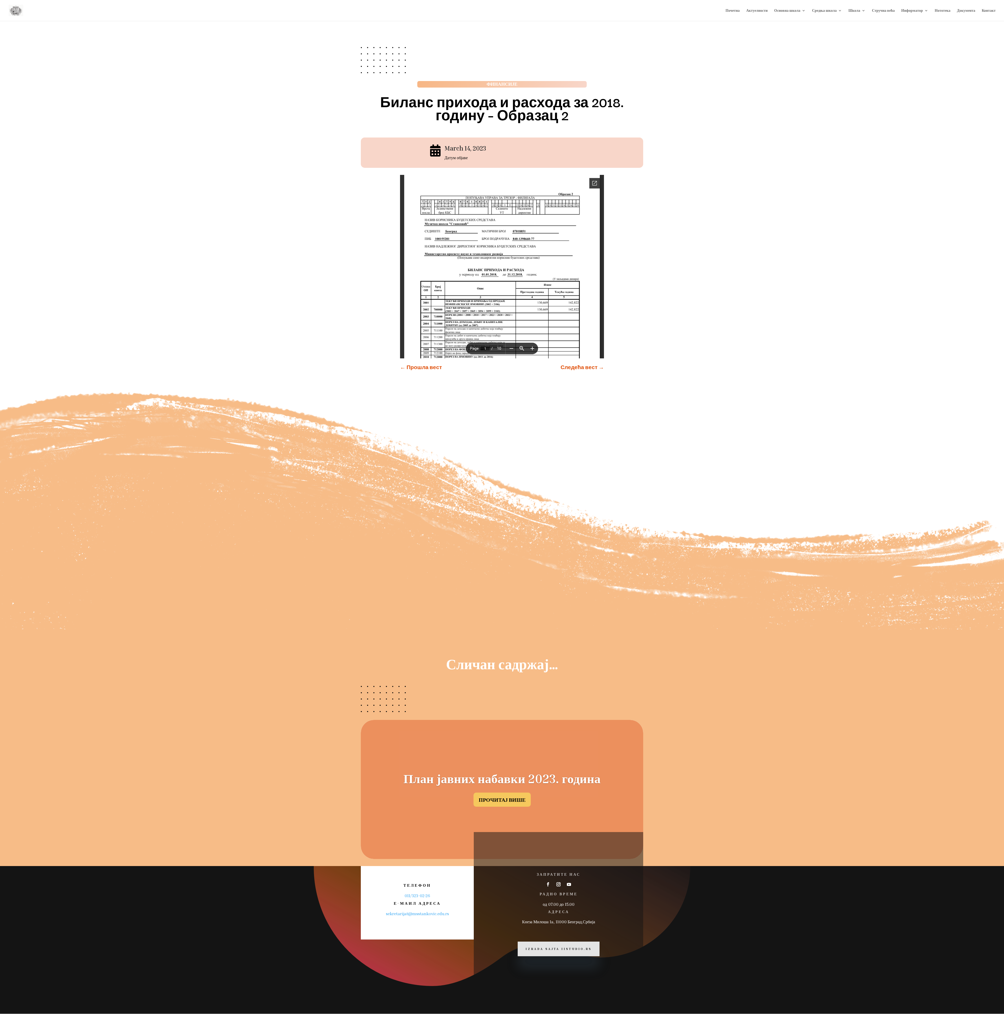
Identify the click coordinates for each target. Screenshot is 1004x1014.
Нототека (942, 11)
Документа (966, 11)
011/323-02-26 (417, 895)
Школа (854, 11)
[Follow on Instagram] (558, 884)
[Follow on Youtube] (569, 884)
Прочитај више (502, 800)
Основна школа (787, 11)
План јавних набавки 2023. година (502, 778)
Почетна (733, 11)
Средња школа (824, 11)
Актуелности (757, 11)
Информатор (912, 11)
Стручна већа (883, 11)
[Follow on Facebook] (548, 884)
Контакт (989, 11)
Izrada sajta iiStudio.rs (559, 949)
